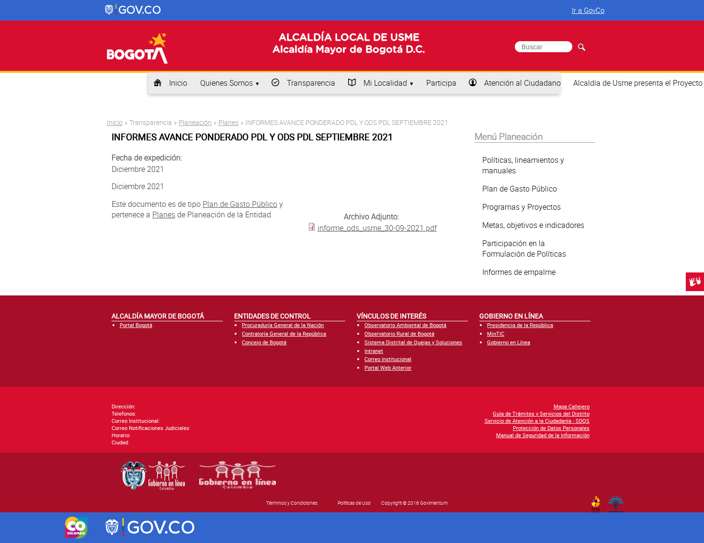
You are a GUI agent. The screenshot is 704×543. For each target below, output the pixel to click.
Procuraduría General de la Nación (283, 324)
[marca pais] (76, 527)
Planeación (195, 122)
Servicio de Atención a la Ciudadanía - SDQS (537, 420)
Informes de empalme (519, 272)
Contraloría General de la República (284, 333)
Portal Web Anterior (387, 367)
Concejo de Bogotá (264, 342)
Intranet (373, 350)
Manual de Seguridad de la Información (543, 435)
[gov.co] (133, 10)
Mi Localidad (385, 83)
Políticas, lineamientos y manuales (523, 165)
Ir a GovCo (588, 10)
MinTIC (495, 333)
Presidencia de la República (520, 324)
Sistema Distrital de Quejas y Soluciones (413, 342)
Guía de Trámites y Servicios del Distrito (541, 413)
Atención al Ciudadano (522, 83)
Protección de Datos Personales (551, 427)
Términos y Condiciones (292, 502)
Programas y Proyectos (521, 207)
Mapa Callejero (572, 406)
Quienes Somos (226, 83)
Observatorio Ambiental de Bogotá (405, 324)
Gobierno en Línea (508, 342)
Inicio (178, 83)
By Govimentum (618, 501)
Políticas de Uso (354, 502)
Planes (228, 122)
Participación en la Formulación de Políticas (524, 248)
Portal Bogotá (136, 324)
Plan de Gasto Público (240, 204)
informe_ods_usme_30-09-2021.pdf (377, 227)
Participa (441, 83)
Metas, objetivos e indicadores (533, 225)
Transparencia (311, 83)
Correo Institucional (387, 358)
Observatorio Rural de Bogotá (399, 333)
